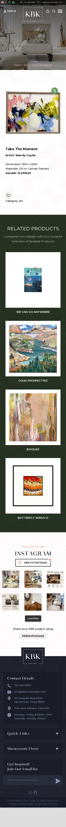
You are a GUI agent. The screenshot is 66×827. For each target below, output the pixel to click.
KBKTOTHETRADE (35, 562)
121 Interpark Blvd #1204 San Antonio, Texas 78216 (29, 700)
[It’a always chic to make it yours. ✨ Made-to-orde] (10, 579)
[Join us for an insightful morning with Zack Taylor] (55, 579)
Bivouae (33, 449)
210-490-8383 (29, 2)
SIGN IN (11, 11)
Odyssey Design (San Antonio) (41, 804)
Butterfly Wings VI (33, 517)
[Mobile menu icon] (60, 11)
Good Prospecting (33, 380)
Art (21, 200)
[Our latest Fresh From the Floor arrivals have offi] (33, 602)
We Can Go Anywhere (33, 312)
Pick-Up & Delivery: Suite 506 (31, 708)
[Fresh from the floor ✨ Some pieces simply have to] (55, 602)
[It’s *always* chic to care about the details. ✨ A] (33, 579)
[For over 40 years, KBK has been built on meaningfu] (10, 602)
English (3, 2)
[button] (8, 195)
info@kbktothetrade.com (51, 2)
